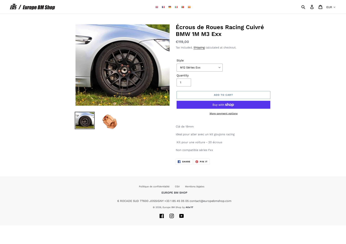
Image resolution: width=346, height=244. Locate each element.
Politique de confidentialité (154, 186)
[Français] (163, 7)
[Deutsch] (170, 7)
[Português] (182, 7)
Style (180, 60)
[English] (157, 7)
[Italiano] (176, 7)
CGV (177, 186)
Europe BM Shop (172, 207)
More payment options (224, 113)
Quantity (183, 75)
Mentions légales (194, 186)
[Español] (189, 7)
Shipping (199, 47)
